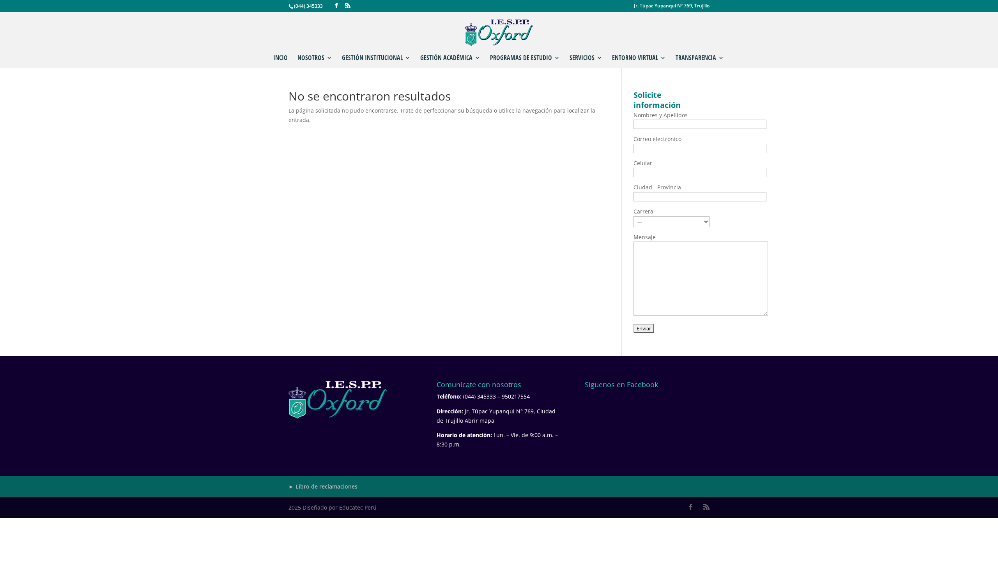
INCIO (280, 58)
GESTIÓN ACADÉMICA (446, 58)
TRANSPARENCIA (696, 58)
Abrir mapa (479, 420)
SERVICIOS (582, 58)
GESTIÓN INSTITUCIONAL (372, 58)
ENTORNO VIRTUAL (635, 58)
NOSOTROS (310, 58)
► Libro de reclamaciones (322, 486)
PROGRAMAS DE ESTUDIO (521, 58)
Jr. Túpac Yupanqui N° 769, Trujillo (672, 6)
